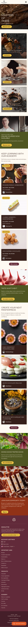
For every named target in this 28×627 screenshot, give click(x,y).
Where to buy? (4, 567)
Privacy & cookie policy (14, 620)
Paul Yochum (8, 258)
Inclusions (3, 582)
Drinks (2, 590)
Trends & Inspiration (5, 554)
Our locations (4, 605)
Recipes (3, 552)
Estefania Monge (9, 352)
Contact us (3, 563)
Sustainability (4, 556)
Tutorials (3, 607)
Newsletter (3, 565)
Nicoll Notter (8, 386)
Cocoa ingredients (5, 575)
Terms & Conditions (14, 618)
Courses (3, 601)
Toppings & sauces (5, 586)
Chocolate (3, 573)
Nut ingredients (4, 578)
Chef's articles (4, 599)
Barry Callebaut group (6, 561)
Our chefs (3, 603)
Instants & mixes (5, 588)
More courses (14, 264)
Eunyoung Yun (9, 226)
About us (3, 559)
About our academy (5, 597)
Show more (14, 427)
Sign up (5, 512)
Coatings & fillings (5, 580)
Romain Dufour (9, 192)
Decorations (4, 584)
